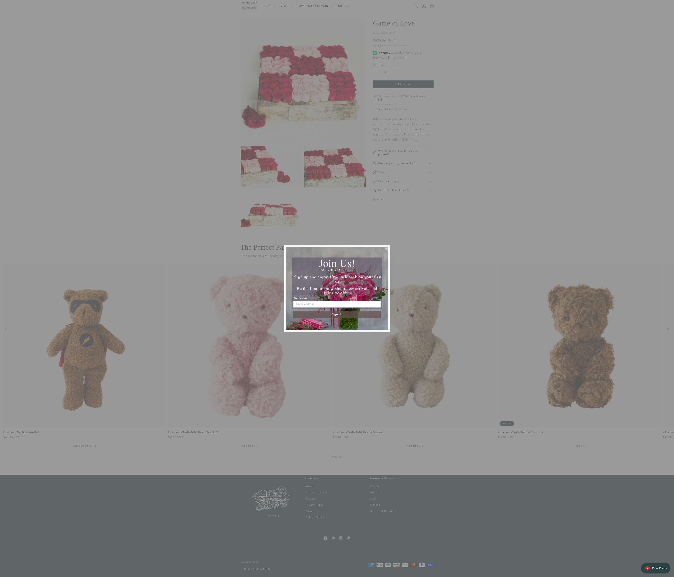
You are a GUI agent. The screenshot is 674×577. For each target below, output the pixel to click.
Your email (300, 298)
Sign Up (337, 314)
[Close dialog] (386, 248)
